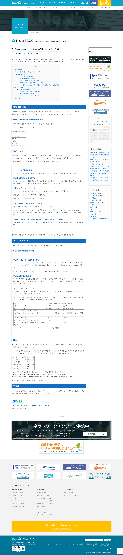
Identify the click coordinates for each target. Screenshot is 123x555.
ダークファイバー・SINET (76, 8)
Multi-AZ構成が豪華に (25, 94)
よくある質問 (94, 544)
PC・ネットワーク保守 (44, 495)
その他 (92, 198)
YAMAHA (93, 209)
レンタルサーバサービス (19, 501)
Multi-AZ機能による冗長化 (27, 78)
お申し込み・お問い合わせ (105, 544)
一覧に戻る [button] (61, 416)
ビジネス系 (94, 200)
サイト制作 (94, 212)
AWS (24, 53)
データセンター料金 (18, 492)
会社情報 (82, 544)
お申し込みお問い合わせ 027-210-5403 (105, 3)
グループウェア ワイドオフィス (72, 495)
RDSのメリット (21, 74)
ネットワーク (94, 214)
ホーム (42, 3)
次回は (15, 100)
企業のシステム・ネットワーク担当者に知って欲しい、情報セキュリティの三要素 (99, 166)
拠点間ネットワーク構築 (44, 498)
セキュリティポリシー (98, 545)
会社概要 (62, 3)
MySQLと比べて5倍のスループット (29, 91)
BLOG (53, 544)
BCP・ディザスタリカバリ (19, 503)
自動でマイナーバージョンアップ (29, 80)
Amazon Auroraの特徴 (23, 89)
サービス (52, 3)
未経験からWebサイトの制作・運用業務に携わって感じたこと (99, 180)
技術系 (29, 53)
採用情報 (93, 3)
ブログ (72, 3)
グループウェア (105, 8)
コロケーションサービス (19, 495)
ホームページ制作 (68, 492)
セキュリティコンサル (44, 506)
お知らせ (93, 216)
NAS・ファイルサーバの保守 (45, 503)
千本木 (42, 53)
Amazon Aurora (18, 87)
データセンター (18, 8)
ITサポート (29, 8)
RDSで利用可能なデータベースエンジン (28, 72)
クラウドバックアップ (42, 8)
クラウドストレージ (59, 8)
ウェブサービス (92, 8)
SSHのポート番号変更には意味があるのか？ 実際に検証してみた (99, 155)
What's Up (93, 193)
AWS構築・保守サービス (19, 506)
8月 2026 (100, 121)
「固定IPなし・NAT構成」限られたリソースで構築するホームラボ (99, 173)
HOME (32, 32)
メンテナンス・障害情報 (98, 218)
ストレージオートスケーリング (28, 96)
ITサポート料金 (42, 492)
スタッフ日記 (94, 195)
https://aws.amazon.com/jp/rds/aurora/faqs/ (34, 328)
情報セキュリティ (96, 202)
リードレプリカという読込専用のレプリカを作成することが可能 (38, 85)
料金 (17, 98)
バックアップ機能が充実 (26, 76)
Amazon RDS (17, 70)
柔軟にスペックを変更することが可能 (30, 83)
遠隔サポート (108, 545)
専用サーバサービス (18, 498)
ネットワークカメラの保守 (45, 501)
